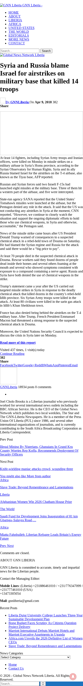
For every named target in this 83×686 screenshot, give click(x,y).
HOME (14, 12)
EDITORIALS (19, 35)
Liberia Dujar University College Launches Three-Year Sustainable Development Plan (46, 617)
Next (10, 546)
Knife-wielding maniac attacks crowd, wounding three (36, 469)
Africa (4, 480)
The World (7, 509)
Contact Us (16, 668)
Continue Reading (12, 353)
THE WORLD (19, 31)
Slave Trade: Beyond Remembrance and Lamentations (45, 646)
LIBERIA (15, 20)
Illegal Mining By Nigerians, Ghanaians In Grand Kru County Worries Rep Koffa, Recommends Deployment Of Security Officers (39, 450)
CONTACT (17, 43)
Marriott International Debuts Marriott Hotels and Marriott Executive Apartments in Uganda (41, 632)
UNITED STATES (21, 28)
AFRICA (15, 24)
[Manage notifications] (73, 676)
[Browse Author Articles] (8, 383)
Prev (3, 546)
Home (13, 664)
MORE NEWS (19, 39)
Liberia (5, 494)
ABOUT (15, 16)
